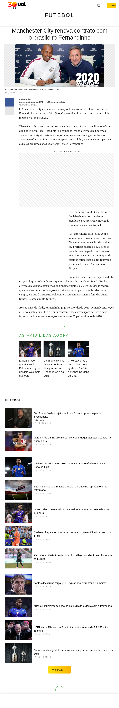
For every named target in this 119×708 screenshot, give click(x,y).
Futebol (59, 15)
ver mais (57, 670)
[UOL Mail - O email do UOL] (99, 5)
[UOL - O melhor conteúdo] (17, 5)
